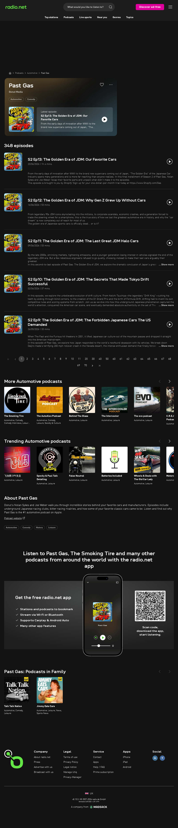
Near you (102, 17)
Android (127, 767)
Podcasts (69, 17)
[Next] (169, 380)
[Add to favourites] (102, 84)
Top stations (51, 17)
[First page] (8, 359)
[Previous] (159, 380)
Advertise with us (43, 767)
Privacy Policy (70, 762)
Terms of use (70, 757)
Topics (129, 17)
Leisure (52, 528)
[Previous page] (15, 359)
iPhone (126, 757)
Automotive (16, 99)
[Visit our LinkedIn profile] (155, 758)
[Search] (110, 7)
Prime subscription (103, 772)
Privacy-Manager (72, 777)
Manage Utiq (70, 772)
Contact (97, 757)
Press (37, 762)
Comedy (31, 99)
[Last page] (99, 365)
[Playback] (104, 119)
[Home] (10, 73)
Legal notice (69, 767)
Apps (96, 762)
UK (91, 793)
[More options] (111, 85)
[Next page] (92, 365)
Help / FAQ (99, 767)
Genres (117, 17)
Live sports (85, 17)
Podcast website (13, 518)
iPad (125, 762)
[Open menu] (170, 7)
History (39, 528)
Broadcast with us (43, 772)
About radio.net (42, 757)
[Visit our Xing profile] (162, 758)
